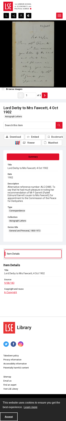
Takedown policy (11, 355)
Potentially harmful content (16, 368)
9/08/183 (9, 283)
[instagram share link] (20, 344)
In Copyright (10, 292)
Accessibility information (15, 364)
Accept (9, 416)
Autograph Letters (13, 116)
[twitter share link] (6, 344)
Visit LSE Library (10, 389)
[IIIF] (17, 142)
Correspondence (17, 211)
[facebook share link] (13, 344)
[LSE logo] (17, 6)
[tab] (33, 157)
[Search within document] (59, 125)
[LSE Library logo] (17, 328)
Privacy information (12, 360)
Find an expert (9, 385)
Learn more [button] (30, 407)
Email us (7, 381)
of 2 (39, 95)
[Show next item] (45, 95)
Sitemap (7, 377)
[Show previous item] (21, 95)
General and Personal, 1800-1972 (24, 231)
